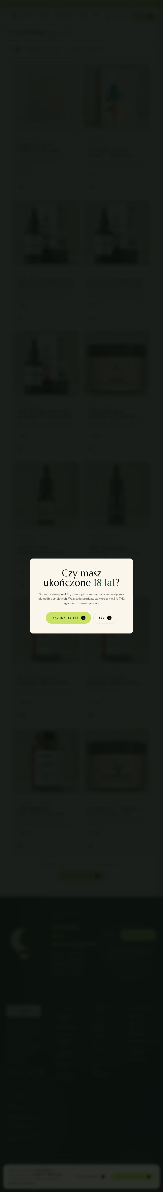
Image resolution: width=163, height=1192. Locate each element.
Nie (105, 617)
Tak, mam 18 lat (68, 617)
